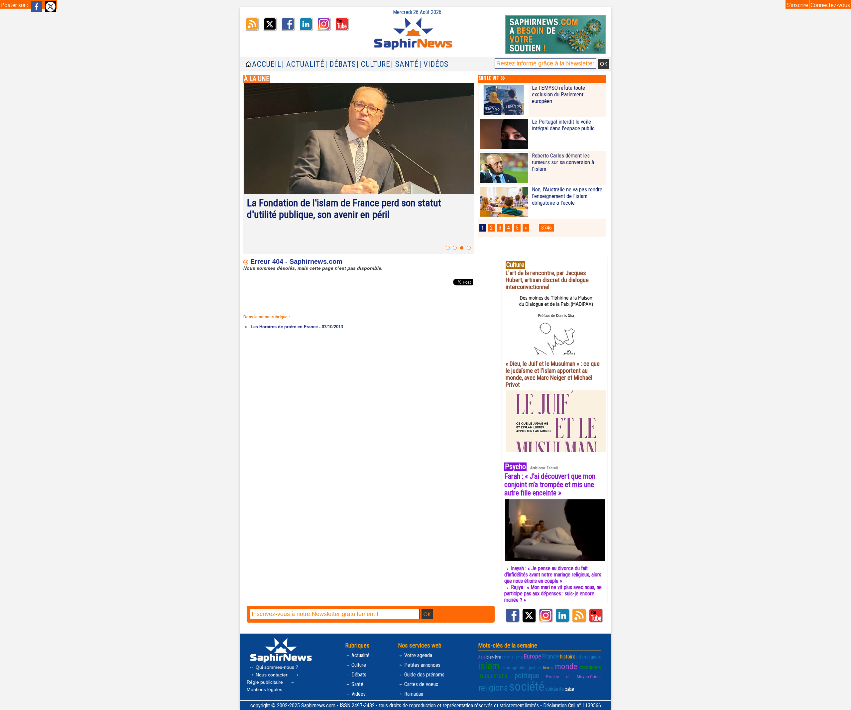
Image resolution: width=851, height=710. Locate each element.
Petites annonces (421, 665)
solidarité (554, 689)
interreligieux (588, 657)
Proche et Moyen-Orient (573, 676)
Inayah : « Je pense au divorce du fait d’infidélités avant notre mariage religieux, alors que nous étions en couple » (552, 574)
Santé (356, 684)
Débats (358, 674)
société (526, 687)
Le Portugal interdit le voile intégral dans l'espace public (563, 125)
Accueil (266, 64)
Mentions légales (264, 689)
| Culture (373, 64)
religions (493, 688)
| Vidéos (433, 64)
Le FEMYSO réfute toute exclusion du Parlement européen (558, 94)
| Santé (405, 64)
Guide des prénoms (423, 674)
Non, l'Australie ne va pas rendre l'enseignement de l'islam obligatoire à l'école (567, 196)
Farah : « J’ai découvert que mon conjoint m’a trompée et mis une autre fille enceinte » (549, 484)
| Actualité (303, 64)
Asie (481, 657)
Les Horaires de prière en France (283, 326)
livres (547, 667)
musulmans (493, 676)
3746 (546, 228)
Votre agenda (417, 655)
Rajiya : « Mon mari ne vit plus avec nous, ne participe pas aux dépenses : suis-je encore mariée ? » (553, 593)
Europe (532, 656)
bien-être (493, 657)
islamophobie (514, 667)
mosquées (590, 667)
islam (488, 665)
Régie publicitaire (265, 682)
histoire (567, 657)
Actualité (360, 655)
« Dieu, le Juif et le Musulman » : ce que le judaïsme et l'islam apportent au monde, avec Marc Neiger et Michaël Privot (553, 374)
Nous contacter (271, 674)
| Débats (340, 64)
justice (535, 667)
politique (527, 675)
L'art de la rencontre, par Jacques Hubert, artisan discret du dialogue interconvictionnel (547, 279)
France (550, 656)
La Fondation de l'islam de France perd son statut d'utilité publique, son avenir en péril (344, 208)
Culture (358, 665)
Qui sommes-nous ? (276, 667)
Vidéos (358, 694)
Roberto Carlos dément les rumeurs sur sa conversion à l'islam (563, 162)
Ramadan (413, 694)
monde (566, 666)
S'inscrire (797, 5)
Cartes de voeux (420, 684)
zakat (569, 689)
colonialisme (512, 657)
